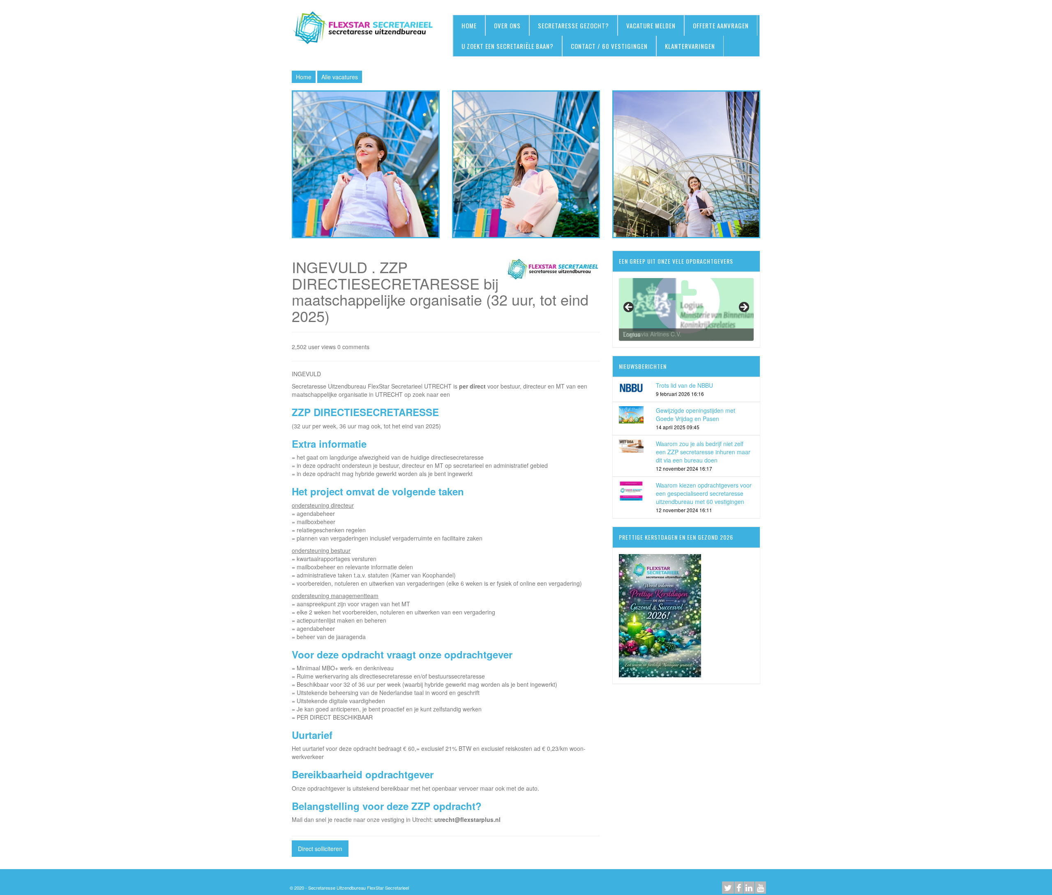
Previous (629, 307)
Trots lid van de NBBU (684, 385)
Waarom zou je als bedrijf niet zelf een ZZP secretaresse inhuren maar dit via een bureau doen (703, 451)
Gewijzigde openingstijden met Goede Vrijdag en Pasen (695, 414)
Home (303, 77)
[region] (686, 309)
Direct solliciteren (320, 848)
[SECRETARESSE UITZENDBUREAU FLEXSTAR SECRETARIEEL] (366, 28)
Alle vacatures (339, 77)
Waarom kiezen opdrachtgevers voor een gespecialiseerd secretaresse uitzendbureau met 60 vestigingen (704, 493)
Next (743, 307)
